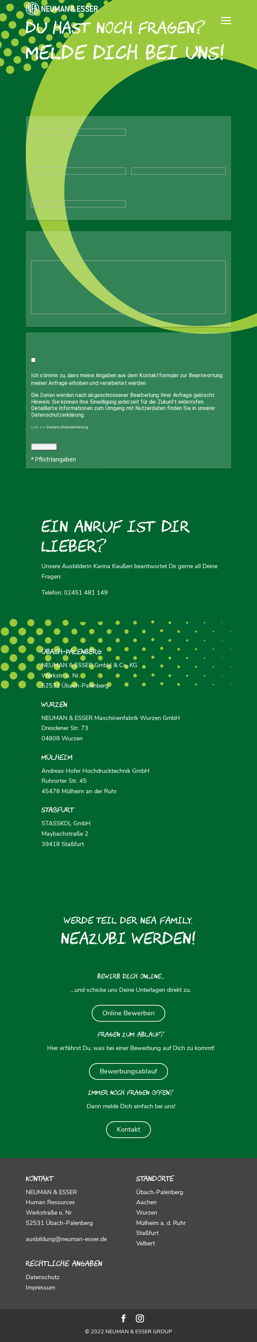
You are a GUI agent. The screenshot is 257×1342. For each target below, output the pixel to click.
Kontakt (128, 1129)
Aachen (146, 1202)
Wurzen (54, 705)
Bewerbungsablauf (128, 1071)
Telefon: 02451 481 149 (74, 593)
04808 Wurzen (62, 738)
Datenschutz (43, 1277)
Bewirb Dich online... (130, 977)
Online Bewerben (128, 1013)
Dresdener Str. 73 (64, 728)
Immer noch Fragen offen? (131, 1094)
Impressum (40, 1287)
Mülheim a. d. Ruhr (161, 1223)
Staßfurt (58, 810)
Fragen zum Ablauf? (131, 1035)
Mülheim (57, 758)
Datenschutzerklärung (67, 427)
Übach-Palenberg (71, 652)
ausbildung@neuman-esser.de (66, 1239)
